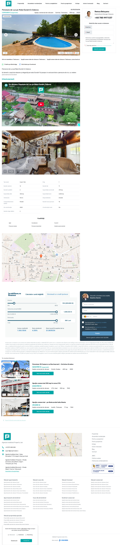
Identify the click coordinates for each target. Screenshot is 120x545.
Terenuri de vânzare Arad (68, 482)
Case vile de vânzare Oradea (40, 486)
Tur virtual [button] (69, 53)
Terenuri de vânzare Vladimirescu (70, 493)
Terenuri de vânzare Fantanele (69, 486)
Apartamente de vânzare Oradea (12, 486)
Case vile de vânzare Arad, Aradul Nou (42, 488)
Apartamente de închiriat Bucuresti (13, 502)
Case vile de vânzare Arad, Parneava (42, 490)
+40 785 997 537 (103, 17)
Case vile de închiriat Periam (40, 506)
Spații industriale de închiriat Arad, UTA (72, 508)
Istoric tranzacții (88, 3)
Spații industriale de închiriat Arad (70, 500)
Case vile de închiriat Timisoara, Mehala (43, 508)
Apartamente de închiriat (12, 498)
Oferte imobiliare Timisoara (10, 59)
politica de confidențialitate (104, 45)
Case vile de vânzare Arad (39, 482)
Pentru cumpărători (51, 3)
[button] (6, 34)
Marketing (30, 534)
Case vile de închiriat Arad (39, 500)
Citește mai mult (8, 79)
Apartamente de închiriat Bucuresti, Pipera (14, 508)
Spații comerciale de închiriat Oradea (71, 504)
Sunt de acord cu (99, 45)
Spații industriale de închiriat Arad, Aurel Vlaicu (74, 510)
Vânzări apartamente (11, 480)
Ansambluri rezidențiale (35, 3)
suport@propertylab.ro (11, 451)
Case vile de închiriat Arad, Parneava (42, 504)
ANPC (93, 456)
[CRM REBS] (63, 540)
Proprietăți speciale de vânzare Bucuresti (14, 518)
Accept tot (26, 540)
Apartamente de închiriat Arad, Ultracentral (15, 504)
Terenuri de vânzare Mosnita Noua (70, 484)
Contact (105, 3)
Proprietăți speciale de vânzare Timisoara (14, 520)
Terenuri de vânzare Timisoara (69, 490)
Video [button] (61, 53)
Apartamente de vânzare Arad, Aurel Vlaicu (15, 490)
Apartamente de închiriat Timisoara (13, 510)
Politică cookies (96, 458)
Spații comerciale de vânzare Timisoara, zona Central (63, 59)
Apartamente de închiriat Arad (11, 500)
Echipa (77, 3)
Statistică (21, 534)
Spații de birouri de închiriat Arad (70, 506)
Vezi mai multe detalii (43, 373)
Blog (98, 3)
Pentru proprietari (66, 3)
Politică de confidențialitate (100, 461)
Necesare (12, 534)
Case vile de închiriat (39, 498)
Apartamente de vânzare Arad (11, 482)
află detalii (24, 528)
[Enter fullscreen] (78, 235)
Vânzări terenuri (67, 480)
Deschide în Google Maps (12, 471)
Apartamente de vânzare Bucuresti (13, 488)
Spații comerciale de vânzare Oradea (100, 490)
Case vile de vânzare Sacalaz (40, 493)
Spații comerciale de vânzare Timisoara (33, 59)
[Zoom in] (78, 277)
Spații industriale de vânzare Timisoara (101, 488)
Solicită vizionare (99, 49)
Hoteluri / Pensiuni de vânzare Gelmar (13, 522)
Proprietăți (21, 3)
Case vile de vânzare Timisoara (41, 484)
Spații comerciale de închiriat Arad (70, 502)
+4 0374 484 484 (10, 447)
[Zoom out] (78, 279)
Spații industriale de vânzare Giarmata (101, 493)
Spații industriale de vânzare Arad (99, 484)
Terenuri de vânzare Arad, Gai (69, 488)
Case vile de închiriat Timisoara (41, 502)
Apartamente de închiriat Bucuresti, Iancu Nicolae (16, 506)
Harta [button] (77, 53)
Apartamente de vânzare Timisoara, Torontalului (16, 493)
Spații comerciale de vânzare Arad (99, 482)
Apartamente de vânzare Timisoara (13, 484)
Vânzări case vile (38, 480)
